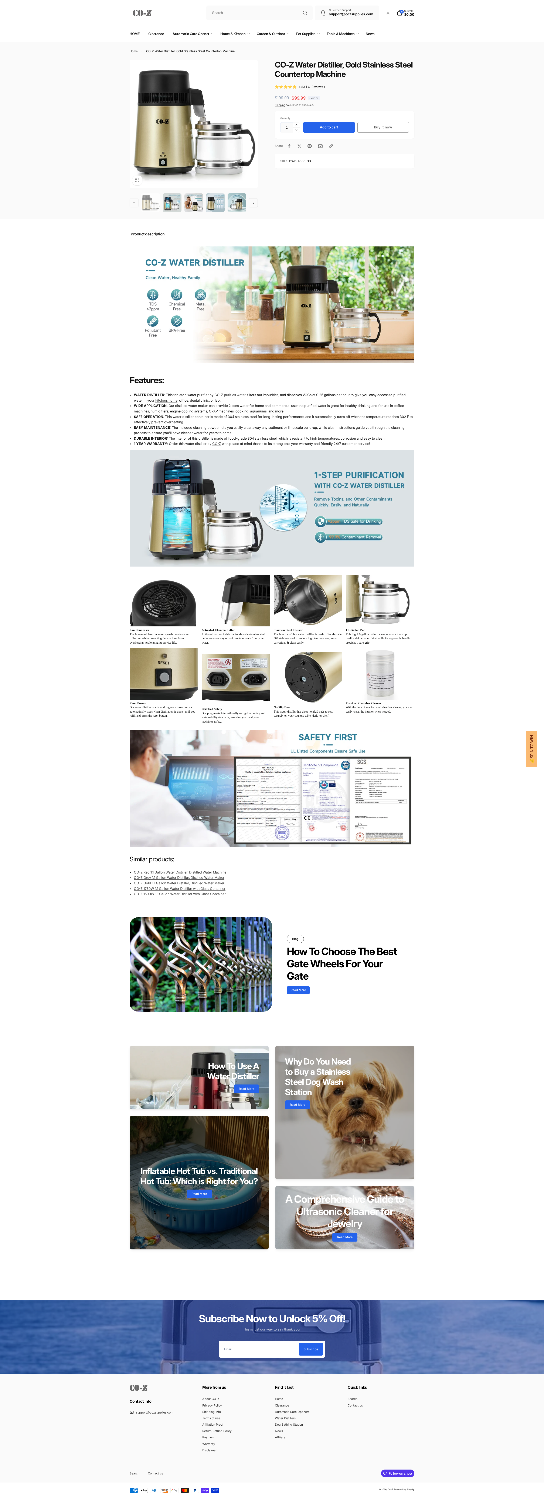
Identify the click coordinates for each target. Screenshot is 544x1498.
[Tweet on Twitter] (299, 146)
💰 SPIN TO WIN (531, 749)
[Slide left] (134, 202)
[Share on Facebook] (289, 146)
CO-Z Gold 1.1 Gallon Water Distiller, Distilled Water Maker (179, 883)
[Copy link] (331, 146)
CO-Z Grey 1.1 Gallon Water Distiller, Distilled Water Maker (179, 877)
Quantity (285, 118)
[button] (405, 13)
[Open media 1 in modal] (194, 124)
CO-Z (216, 444)
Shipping (280, 105)
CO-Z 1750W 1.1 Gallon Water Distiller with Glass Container (179, 888)
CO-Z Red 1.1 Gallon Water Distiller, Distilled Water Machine (180, 872)
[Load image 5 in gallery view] (237, 202)
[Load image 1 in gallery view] (150, 202)
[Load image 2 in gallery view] (172, 202)
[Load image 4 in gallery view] (215, 202)
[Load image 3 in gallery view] (193, 202)
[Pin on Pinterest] (309, 146)
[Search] (305, 13)
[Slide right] (253, 202)
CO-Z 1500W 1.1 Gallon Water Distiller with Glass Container (180, 894)
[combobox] (259, 13)
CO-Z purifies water (229, 395)
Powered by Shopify (404, 1489)
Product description (148, 234)
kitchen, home (166, 400)
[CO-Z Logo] (139, 1389)
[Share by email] (320, 146)
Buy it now (383, 127)
